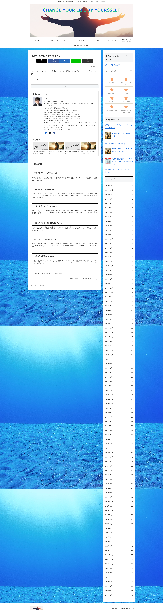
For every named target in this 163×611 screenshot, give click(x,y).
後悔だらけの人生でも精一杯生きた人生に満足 (88, 152)
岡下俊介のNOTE (110, 125)
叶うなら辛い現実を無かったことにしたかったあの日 (40, 152)
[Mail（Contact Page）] (46, 133)
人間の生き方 (44, 149)
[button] (87, 61)
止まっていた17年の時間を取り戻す (56, 152)
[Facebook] (53, 133)
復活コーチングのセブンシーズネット (118, 65)
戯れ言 (78, 149)
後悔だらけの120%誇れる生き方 (72, 152)
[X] (50, 133)
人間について (93, 149)
